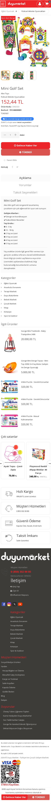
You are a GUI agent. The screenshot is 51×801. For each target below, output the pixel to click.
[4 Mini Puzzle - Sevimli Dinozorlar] (9, 403)
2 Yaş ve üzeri (11, 233)
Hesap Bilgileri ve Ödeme (13, 670)
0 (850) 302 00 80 (21, 571)
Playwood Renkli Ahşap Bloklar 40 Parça (38, 469)
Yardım (4, 666)
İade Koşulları (8, 683)
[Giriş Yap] (40, 4)
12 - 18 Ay (9, 230)
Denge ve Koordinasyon (16, 216)
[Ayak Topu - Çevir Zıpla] (12, 453)
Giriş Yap (16, 586)
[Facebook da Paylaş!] (12, 166)
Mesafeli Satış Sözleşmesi (13, 675)
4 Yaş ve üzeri (11, 240)
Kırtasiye (7, 312)
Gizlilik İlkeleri (8, 691)
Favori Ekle (12, 160)
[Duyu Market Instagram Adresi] (9, 605)
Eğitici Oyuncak (7, 11)
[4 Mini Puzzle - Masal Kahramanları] (9, 420)
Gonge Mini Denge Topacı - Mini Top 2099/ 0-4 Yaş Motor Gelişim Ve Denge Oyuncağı (34, 364)
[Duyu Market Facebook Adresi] (3, 605)
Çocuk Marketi (10, 303)
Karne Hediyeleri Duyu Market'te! (17, 716)
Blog (3, 696)
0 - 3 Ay (8, 226)
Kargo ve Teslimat (10, 679)
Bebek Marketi (10, 299)
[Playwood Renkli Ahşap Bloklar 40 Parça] (38, 453)
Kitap (6, 307)
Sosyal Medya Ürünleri (11, 662)
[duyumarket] (17, 3)
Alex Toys (5, 93)
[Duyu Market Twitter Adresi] (14, 605)
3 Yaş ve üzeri (11, 237)
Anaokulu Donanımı (12, 287)
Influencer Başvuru (20, 595)
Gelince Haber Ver (26, 145)
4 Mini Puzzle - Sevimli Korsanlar (35, 382)
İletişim (18, 580)
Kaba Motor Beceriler (15, 220)
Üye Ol (15, 590)
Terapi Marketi (10, 291)
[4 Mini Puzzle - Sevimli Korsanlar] (9, 386)
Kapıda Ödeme (8, 687)
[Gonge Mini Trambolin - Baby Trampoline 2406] (9, 341)
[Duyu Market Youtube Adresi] (20, 605)
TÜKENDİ (26, 152)
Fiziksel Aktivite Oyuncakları (33, 11)
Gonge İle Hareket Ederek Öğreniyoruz (20, 724)
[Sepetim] (47, 4)
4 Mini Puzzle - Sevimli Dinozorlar (35, 399)
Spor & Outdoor (10, 316)
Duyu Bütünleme (11, 295)
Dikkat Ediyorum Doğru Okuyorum (17, 728)
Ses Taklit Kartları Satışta (13, 720)
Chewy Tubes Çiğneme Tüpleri (16, 711)
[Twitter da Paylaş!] (17, 166)
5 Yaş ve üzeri (11, 243)
